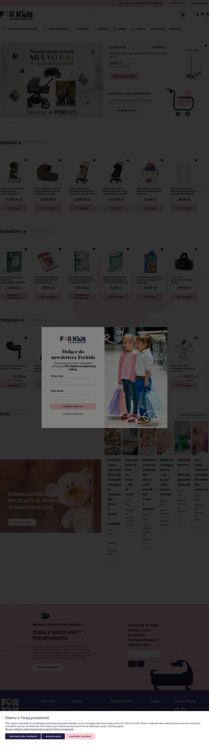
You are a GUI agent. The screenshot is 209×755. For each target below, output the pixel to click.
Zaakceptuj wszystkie (80, 736)
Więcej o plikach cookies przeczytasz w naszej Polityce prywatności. (39, 729)
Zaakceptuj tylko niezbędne (23, 736)
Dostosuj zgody (53, 736)
